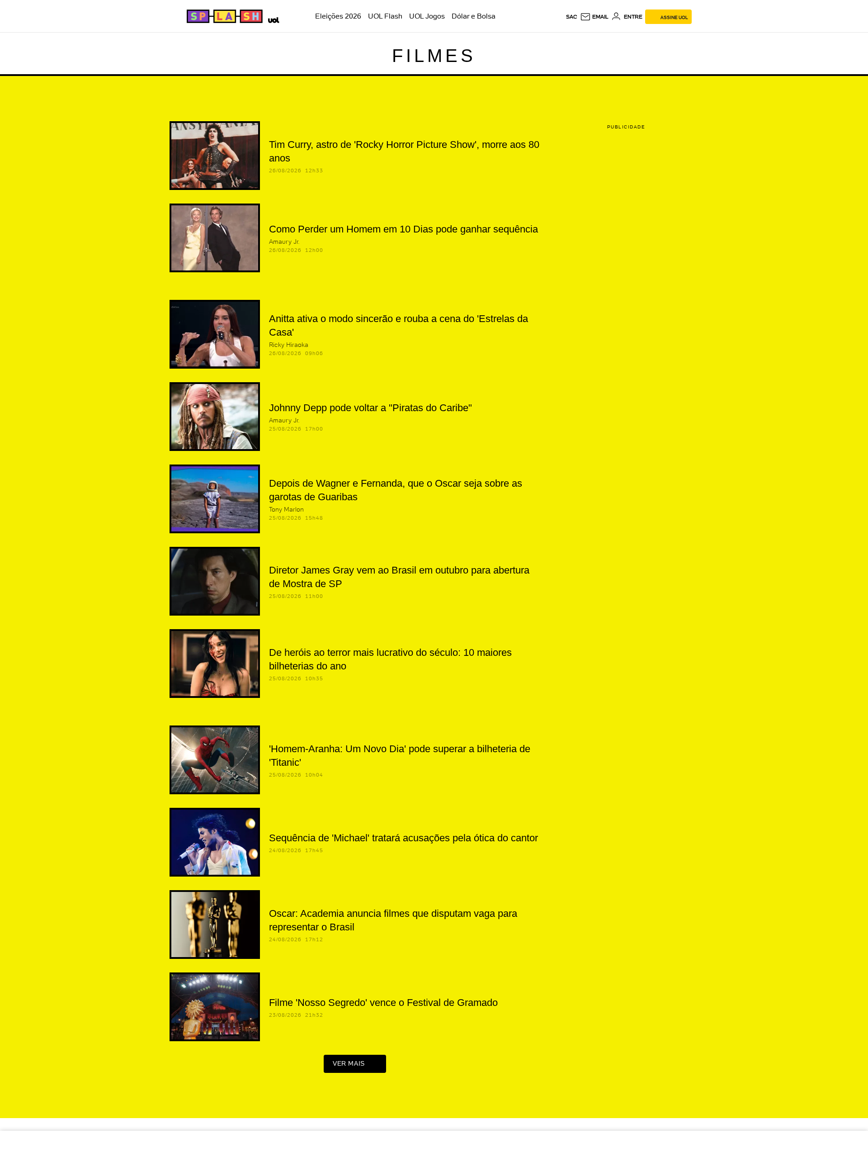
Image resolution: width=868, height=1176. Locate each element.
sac (571, 17)
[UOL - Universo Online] (271, 19)
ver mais (349, 1063)
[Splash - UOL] (223, 16)
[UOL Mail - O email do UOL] (594, 16)
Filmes (434, 56)
